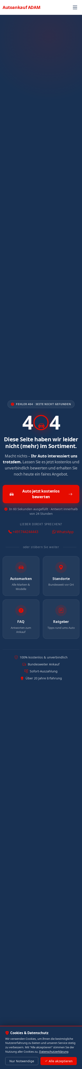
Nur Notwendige (21, 1061)
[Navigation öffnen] (75, 7)
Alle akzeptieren (61, 1061)
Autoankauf (21, 7)
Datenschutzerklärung (53, 1052)
